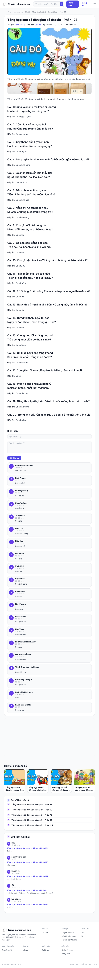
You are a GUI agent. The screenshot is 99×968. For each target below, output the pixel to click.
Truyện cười (7, 950)
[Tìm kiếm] (61, 4)
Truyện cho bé (67, 932)
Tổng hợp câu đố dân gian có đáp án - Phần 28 (31, 804)
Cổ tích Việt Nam (68, 936)
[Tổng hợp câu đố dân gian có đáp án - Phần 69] (84, 777)
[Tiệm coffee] (49, 88)
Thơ (82, 932)
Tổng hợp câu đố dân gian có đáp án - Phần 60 (31, 810)
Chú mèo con (67, 950)
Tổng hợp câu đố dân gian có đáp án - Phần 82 (27, 890)
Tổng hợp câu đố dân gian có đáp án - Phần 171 (27, 876)
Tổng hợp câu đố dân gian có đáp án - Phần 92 (31, 820)
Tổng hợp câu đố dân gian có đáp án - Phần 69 (84, 788)
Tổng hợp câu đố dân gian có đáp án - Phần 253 (61, 788)
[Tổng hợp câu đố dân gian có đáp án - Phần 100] (37, 777)
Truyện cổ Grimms (69, 940)
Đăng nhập (70, 4)
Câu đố (38, 25)
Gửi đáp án (14, 458)
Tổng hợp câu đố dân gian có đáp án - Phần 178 (27, 862)
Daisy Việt (65, 954)
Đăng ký (84, 4)
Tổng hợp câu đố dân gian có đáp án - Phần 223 (14, 788)
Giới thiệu (45, 950)
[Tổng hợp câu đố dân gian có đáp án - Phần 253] (61, 777)
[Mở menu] (94, 4)
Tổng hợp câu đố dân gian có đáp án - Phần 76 (31, 815)
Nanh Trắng (20, 25)
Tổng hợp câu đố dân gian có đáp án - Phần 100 (38, 788)
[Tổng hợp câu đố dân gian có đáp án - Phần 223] (14, 777)
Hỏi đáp (25, 950)
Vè (82, 936)
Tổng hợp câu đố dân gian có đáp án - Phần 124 (32, 825)
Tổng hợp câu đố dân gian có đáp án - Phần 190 (27, 848)
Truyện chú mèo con (15, 12)
